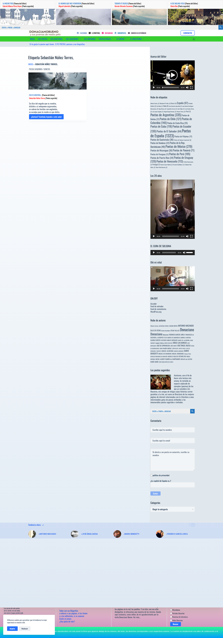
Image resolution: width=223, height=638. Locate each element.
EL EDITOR (120, 38)
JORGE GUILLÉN (168, 343)
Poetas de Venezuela (170, 161)
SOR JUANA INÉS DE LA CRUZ (166, 362)
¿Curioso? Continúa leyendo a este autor (46, 117)
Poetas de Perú (179, 154)
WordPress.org (155, 311)
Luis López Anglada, (158, 111)
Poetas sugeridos (35, 69)
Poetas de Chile (170, 119)
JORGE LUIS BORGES (180, 342)
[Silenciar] (187, 87)
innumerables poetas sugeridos (162, 402)
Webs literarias (177, 620)
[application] (172, 75)
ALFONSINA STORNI (164, 326)
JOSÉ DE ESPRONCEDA (163, 345)
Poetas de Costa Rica (177, 123)
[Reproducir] (154, 87)
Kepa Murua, (162, 109)
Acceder (153, 303)
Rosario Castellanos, (179, 165)
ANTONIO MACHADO (186, 325)
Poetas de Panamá (183, 150)
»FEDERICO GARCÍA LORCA (177, 534)
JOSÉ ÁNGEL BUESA (183, 345)
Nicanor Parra (187, 354)
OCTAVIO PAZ (182, 356)
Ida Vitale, (159, 106)
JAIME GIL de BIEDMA (184, 340)
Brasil (174, 103)
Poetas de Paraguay (159, 154)
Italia (165, 106)
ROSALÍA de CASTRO (186, 359)
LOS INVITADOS (90, 38)
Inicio (30, 64)
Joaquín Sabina (159, 343)
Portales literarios (178, 613)
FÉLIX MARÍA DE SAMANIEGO (172, 337)
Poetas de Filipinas (183, 136)
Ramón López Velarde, (166, 165)
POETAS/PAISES (105, 38)
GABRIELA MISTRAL (185, 337)
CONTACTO (187, 33)
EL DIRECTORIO (136, 38)
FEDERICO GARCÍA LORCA (177, 334)
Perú (188, 111)
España (182, 103)
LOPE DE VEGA (182, 348)
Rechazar (25, 628)
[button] (172, 75)
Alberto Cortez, (154, 103)
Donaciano (187, 329)
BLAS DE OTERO (155, 330)
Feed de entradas (156, 306)
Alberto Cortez (154, 326)
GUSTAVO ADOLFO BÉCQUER (169, 340)
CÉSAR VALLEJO (175, 330)
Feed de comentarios (158, 309)
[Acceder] (194, 39)
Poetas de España (170, 133)
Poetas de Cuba (161, 126)
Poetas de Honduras (159, 143)
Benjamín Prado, (165, 103)
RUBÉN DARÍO (154, 362)
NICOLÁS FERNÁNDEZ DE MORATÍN (159, 356)
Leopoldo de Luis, (172, 109)
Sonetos (47, 69)
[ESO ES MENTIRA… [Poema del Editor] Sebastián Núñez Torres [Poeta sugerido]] (57, 81)
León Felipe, (181, 109)
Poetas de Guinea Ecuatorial (182, 140)
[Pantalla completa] (191, 87)
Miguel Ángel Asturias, (170, 111)
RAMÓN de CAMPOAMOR (172, 359)
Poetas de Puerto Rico (161, 157)
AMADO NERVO (173, 326)
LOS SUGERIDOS (72, 38)
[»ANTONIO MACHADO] (32, 534)
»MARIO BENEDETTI (131, 534)
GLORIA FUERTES (155, 340)
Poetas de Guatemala (161, 139)
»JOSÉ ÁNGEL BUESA (89, 534)
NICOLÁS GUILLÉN (173, 356)
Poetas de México (179, 146)
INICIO (32, 38)
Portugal (156, 164)
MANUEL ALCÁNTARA (167, 351)
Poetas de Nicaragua (161, 150)
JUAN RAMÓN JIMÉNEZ (166, 348)
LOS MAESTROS (57, 38)
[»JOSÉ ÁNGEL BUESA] (75, 534)
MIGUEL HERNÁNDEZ (178, 353)
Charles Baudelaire (165, 331)
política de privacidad (161, 475)
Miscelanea (176, 609)
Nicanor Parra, (181, 111)
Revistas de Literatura (180, 616)
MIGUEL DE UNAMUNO (165, 353)
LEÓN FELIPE (175, 348)
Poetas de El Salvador (169, 131)
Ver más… (136, 617)
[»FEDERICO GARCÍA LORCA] (160, 534)
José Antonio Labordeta (175, 106)
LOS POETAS (42, 38)
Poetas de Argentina (165, 114)
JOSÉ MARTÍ (173, 346)
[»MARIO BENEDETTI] (117, 534)
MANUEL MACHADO (179, 351)
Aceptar (12, 628)
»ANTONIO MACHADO (47, 534)
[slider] (170, 87)
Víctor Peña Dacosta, (161, 167)
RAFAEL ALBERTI (160, 359)
